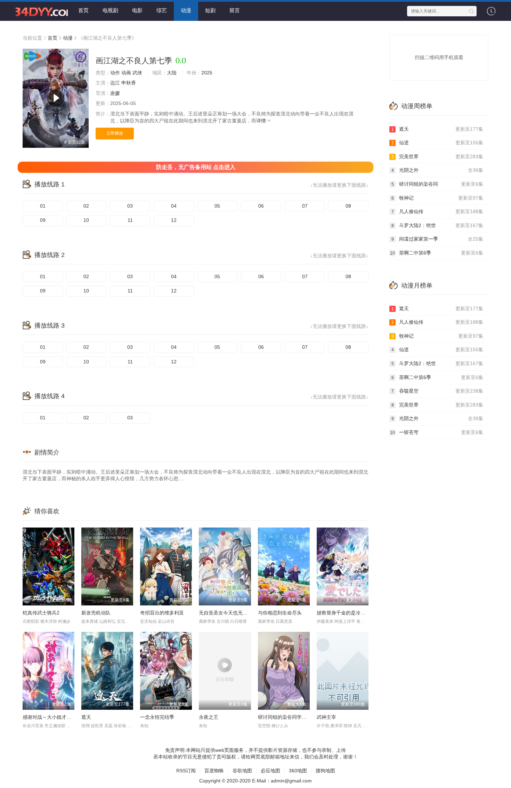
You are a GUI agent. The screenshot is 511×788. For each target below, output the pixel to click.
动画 (126, 72)
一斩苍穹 (436, 432)
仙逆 (437, 142)
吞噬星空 (437, 391)
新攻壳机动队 (96, 613)
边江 (115, 83)
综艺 (161, 10)
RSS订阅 (186, 770)
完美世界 (437, 156)
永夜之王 (208, 717)
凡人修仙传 (437, 211)
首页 (83, 10)
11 (130, 220)
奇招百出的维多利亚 (162, 613)
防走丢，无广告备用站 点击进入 (195, 167)
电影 (137, 10)
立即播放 (114, 133)
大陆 (172, 72)
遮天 (86, 717)
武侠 (137, 72)
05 (217, 206)
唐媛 (115, 93)
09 (43, 220)
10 (86, 220)
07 (305, 206)
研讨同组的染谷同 (437, 184)
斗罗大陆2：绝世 (437, 225)
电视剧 (110, 10)
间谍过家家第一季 (437, 239)
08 (348, 206)
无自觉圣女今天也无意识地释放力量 (238, 613)
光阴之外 (437, 170)
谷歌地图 (242, 770)
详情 (261, 120)
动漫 (186, 10)
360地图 (298, 770)
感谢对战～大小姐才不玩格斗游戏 (59, 717)
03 (130, 206)
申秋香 (128, 83)
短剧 (210, 10)
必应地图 (270, 770)
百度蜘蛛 (214, 770)
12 (174, 220)
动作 (115, 72)
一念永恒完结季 (157, 717)
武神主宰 (326, 717)
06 (261, 206)
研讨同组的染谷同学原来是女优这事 (297, 717)
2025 (206, 72)
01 (43, 206)
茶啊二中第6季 (436, 253)
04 (174, 206)
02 (86, 206)
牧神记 (437, 198)
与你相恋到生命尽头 (280, 613)
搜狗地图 (325, 770)
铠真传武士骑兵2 (41, 613)
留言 (234, 10)
